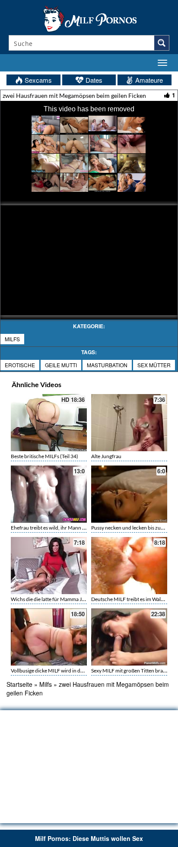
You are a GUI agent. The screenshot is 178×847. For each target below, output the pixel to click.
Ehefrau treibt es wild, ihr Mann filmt (51, 527)
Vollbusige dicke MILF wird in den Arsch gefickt (63, 670)
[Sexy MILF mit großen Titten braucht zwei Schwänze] (129, 637)
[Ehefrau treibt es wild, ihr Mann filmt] (49, 494)
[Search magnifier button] (161, 43)
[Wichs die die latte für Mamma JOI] (49, 565)
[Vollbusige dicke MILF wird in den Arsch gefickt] (49, 637)
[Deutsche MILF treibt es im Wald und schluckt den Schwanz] (129, 565)
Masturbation (107, 365)
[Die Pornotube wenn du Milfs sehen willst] (89, 18)
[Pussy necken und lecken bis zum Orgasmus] (129, 494)
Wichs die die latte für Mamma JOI (49, 599)
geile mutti (61, 365)
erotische (20, 365)
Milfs (12, 339)
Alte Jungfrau (106, 456)
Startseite (19, 684)
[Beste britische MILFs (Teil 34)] (49, 422)
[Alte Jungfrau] (129, 421)
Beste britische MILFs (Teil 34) (44, 456)
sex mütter (154, 365)
